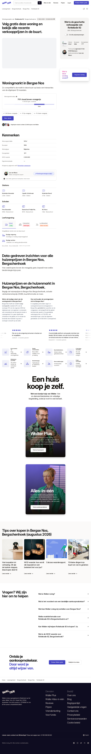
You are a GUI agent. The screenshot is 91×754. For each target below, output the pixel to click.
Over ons (71, 695)
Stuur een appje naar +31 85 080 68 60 (39, 735)
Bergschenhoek (16, 9)
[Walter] (6, 3)
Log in (69, 3)
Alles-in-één (47, 3)
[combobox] (28, 3)
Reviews (55, 3)
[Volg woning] (87, 9)
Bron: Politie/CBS (13, 245)
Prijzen (63, 3)
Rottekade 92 (35, 9)
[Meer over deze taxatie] (54, 19)
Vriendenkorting (53, 711)
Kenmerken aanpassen (24, 165)
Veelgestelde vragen (77, 707)
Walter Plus (51, 695)
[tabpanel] (29, 236)
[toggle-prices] (66, 35)
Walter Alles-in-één (55, 699)
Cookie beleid (73, 722)
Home (3, 680)
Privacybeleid (73, 714)
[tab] (9, 224)
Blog (69, 699)
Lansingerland (6, 9)
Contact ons (72, 711)
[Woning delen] (84, 9)
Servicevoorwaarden (77, 718)
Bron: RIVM (5, 245)
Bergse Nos (26, 9)
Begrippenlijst (73, 703)
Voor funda (51, 714)
